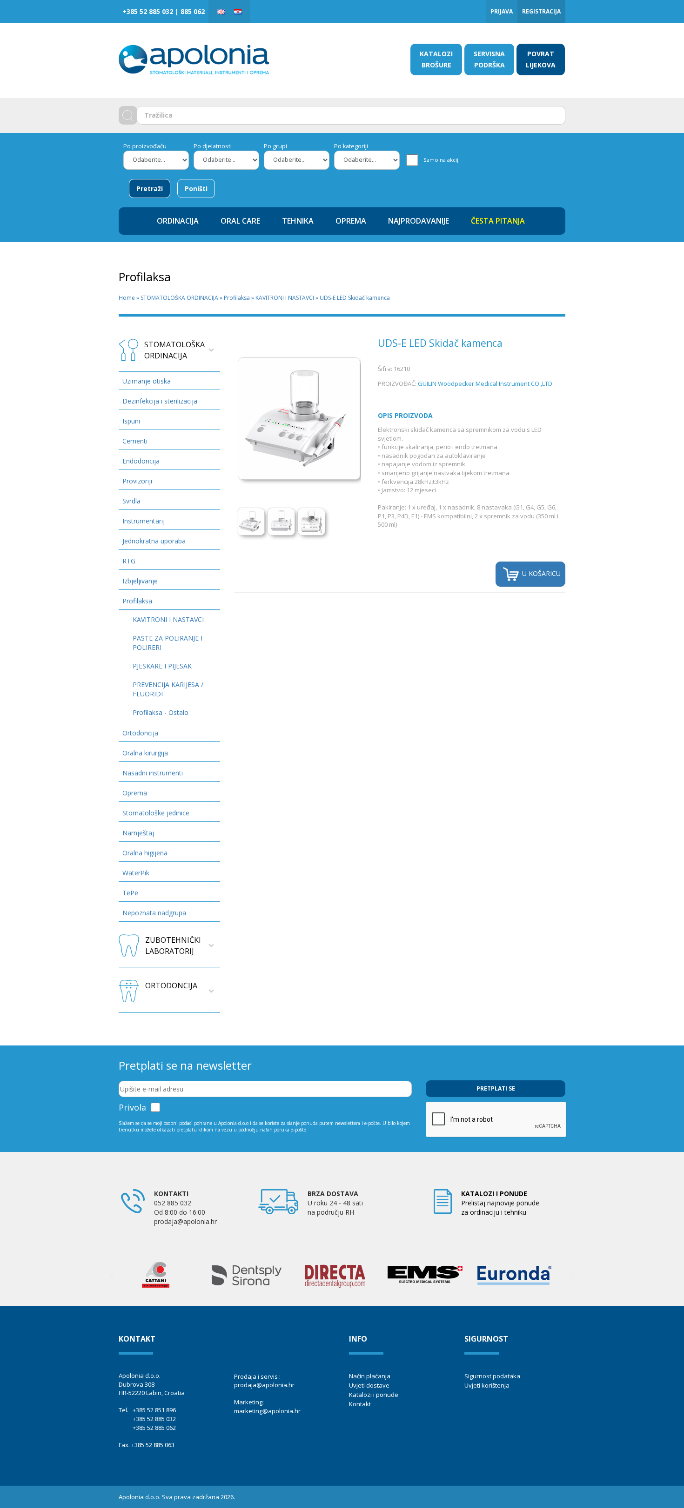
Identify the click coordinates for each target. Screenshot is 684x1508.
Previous (111, 1276)
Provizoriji (137, 480)
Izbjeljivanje (140, 580)
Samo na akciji (441, 159)
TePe (130, 892)
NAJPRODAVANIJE (418, 221)
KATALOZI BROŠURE (436, 59)
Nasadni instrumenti (152, 772)
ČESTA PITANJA (498, 221)
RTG (128, 560)
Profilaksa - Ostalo (160, 712)
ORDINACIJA (178, 221)
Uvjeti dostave (369, 1385)
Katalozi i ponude (373, 1394)
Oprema (134, 792)
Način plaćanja (369, 1376)
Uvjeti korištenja (487, 1385)
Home (127, 298)
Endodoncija (141, 460)
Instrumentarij (143, 520)
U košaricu (540, 573)
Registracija (541, 11)
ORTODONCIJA (171, 985)
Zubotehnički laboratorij (173, 945)
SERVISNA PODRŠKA (489, 59)
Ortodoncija (140, 732)
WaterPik (135, 872)
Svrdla (131, 500)
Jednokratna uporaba (154, 540)
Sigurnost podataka (492, 1376)
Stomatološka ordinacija (174, 350)
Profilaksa (237, 298)
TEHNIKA (298, 221)
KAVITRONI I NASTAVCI (284, 298)
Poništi (196, 188)
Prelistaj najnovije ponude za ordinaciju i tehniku (500, 1203)
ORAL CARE (240, 221)
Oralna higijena (145, 852)
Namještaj (138, 832)
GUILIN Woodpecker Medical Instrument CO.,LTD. (486, 383)
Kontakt (360, 1404)
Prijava (501, 11)
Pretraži (149, 188)
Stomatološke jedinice (155, 812)
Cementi (135, 441)
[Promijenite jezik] (221, 11)
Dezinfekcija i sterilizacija (159, 401)
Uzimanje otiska (146, 381)
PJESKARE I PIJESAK (162, 665)
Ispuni (131, 421)
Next (376, 411)
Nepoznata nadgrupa (154, 912)
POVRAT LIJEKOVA (541, 59)
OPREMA (350, 221)
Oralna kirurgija (145, 752)
